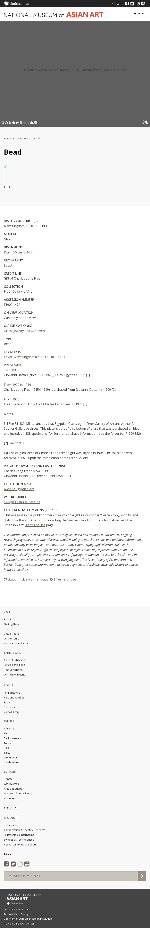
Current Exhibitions (15, 660)
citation (13, 579)
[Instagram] (138, 3)
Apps (7, 702)
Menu (140, 13)
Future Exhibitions (14, 665)
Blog (8, 853)
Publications (11, 825)
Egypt (8, 357)
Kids (6, 747)
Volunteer (10, 798)
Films (7, 733)
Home (7, 138)
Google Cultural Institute (22, 502)
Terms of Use (35, 525)
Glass (8, 331)
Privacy (24, 914)
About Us (9, 619)
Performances (12, 738)
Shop (7, 629)
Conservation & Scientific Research (24, 830)
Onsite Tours (11, 638)
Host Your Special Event (18, 793)
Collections (22, 138)
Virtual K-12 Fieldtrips (16, 643)
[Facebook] (127, 3)
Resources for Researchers (20, 844)
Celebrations (11, 762)
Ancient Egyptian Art (19, 489)
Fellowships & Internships (19, 835)
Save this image (37, 579)
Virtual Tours (11, 633)
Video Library (12, 712)
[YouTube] (143, 3)
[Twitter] (132, 3)
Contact (28, 909)
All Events (9, 728)
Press (19, 909)
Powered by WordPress (19, 923)
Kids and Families (14, 697)
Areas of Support (14, 788)
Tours (7, 743)
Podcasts (9, 707)
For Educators (12, 692)
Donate (8, 779)
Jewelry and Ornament (29, 331)
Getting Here (11, 624)
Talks (7, 752)
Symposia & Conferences (19, 839)
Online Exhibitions (14, 674)
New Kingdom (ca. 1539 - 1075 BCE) (39, 357)
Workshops (11, 757)
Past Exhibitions (13, 669)
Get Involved (11, 784)
